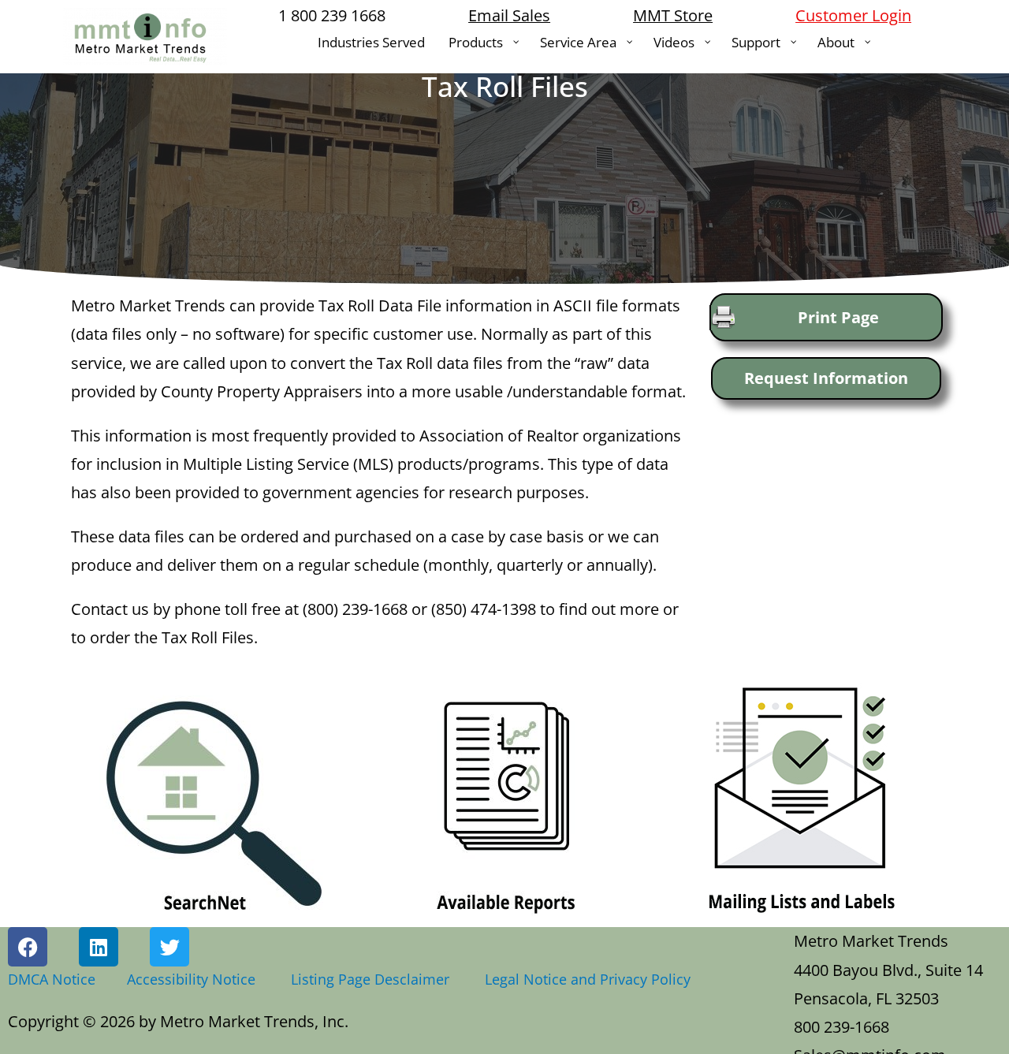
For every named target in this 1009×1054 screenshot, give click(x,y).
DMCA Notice (51, 979)
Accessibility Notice (195, 979)
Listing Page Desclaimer (374, 979)
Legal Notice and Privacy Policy (588, 979)
